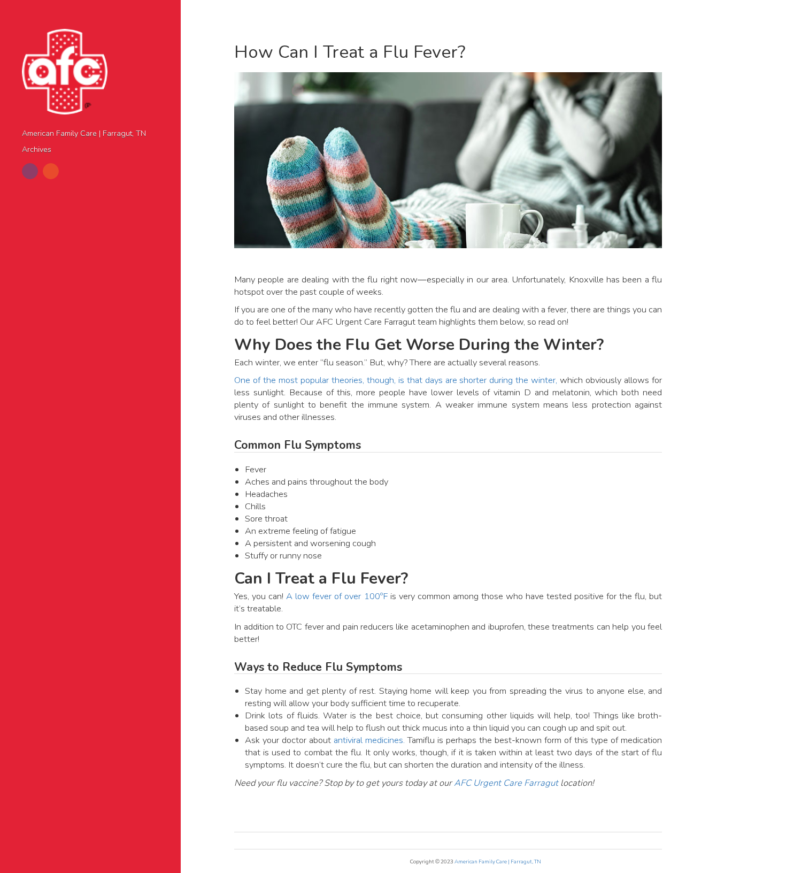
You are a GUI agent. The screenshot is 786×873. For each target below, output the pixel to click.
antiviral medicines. (369, 740)
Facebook (30, 171)
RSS (51, 171)
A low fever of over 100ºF (336, 596)
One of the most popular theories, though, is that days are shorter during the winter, (395, 380)
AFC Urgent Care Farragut (506, 783)
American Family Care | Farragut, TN (84, 133)
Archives (36, 149)
